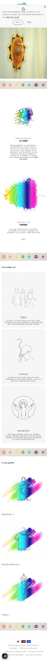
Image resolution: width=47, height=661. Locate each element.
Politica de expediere (15, 655)
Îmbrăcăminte (10, 564)
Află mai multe (12, 17)
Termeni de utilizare (36, 652)
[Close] (45, 7)
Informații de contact (34, 655)
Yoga (5, 614)
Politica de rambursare (28, 648)
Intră (23, 49)
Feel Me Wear (20, 645)
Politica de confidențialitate (15, 652)
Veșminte (7, 514)
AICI (23, 239)
